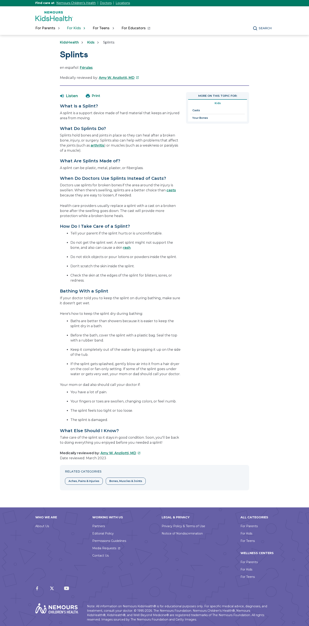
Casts (196, 110)
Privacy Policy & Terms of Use (183, 526)
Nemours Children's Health (76, 3)
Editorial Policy (103, 533)
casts (171, 190)
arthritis (97, 145)
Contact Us (100, 555)
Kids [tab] (218, 103)
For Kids (246, 533)
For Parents (249, 526)
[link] (135, 28)
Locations (123, 3)
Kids (91, 42)
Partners (98, 526)
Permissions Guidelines (109, 541)
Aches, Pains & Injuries (84, 481)
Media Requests (104, 548)
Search (265, 28)
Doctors (106, 3)
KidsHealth (69, 42)
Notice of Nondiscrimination (182, 533)
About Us (42, 526)
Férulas (86, 68)
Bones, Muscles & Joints (125, 481)
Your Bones (200, 117)
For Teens (247, 541)
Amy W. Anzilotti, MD (119, 78)
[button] (69, 96)
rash (127, 248)
